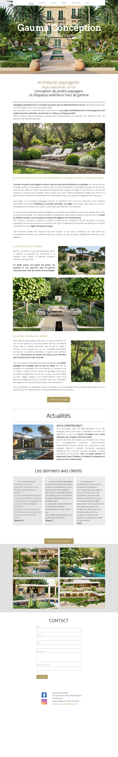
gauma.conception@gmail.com (65, 704)
